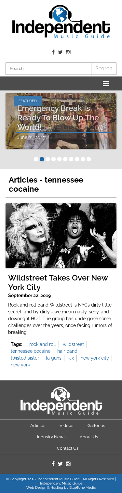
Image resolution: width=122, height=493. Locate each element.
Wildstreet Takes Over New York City (58, 282)
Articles (37, 425)
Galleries (96, 425)
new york (20, 364)
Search (103, 68)
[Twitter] (60, 52)
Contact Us (67, 448)
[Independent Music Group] (61, 21)
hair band (67, 351)
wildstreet (73, 344)
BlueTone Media (82, 488)
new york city (95, 358)
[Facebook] (53, 52)
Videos (66, 425)
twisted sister (25, 358)
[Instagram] (68, 52)
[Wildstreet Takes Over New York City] (61, 235)
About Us (89, 436)
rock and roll (42, 344)
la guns (53, 358)
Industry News (51, 436)
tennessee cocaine (30, 351)
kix (71, 358)
